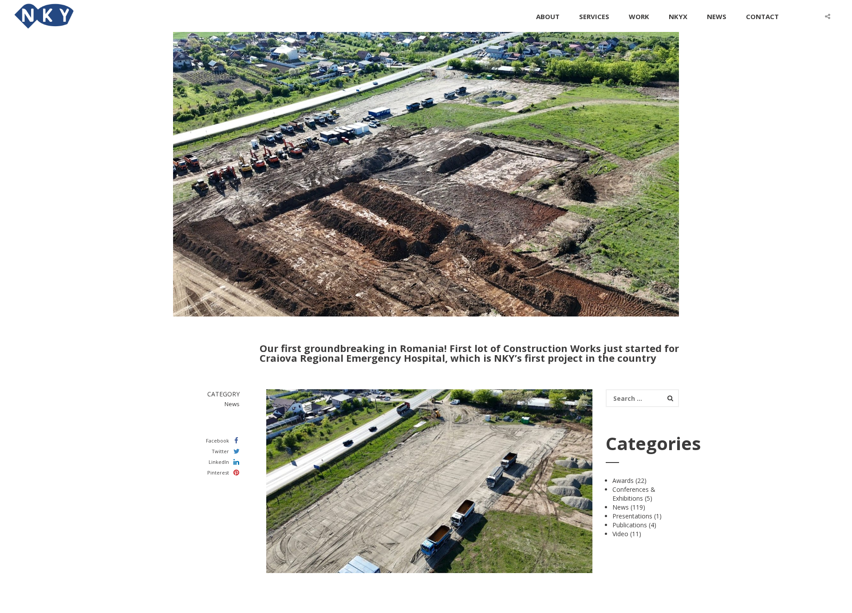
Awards (623, 480)
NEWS (716, 16)
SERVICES (594, 16)
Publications (629, 525)
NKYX (678, 16)
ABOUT (548, 16)
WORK (639, 16)
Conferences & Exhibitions (633, 493)
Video (620, 534)
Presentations (632, 516)
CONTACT (762, 16)
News (620, 507)
